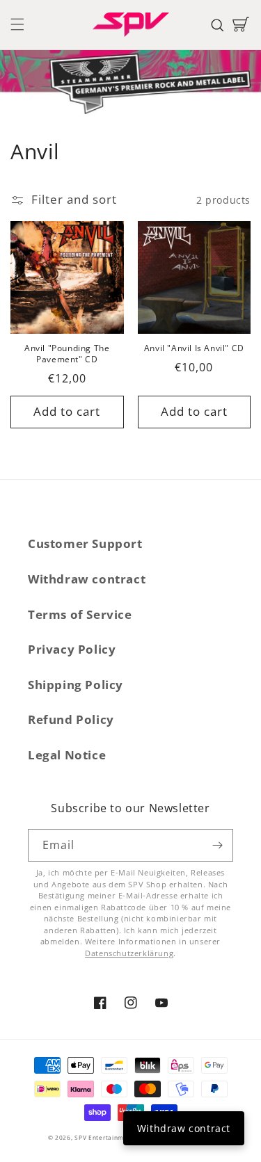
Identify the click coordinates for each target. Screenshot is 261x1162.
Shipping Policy (75, 685)
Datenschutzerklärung (129, 953)
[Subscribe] (217, 845)
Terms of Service (80, 614)
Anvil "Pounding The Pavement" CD (66, 353)
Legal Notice (67, 755)
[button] (17, 24)
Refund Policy (71, 719)
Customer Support (85, 543)
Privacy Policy (72, 649)
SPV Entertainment (104, 1137)
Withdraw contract (86, 579)
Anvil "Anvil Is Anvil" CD (194, 348)
